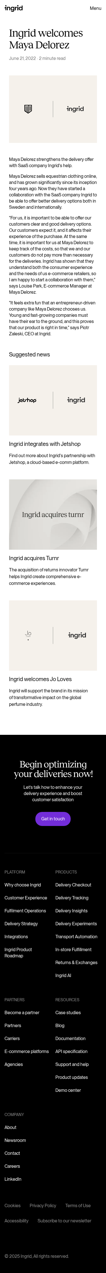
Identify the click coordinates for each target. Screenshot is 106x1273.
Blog (59, 1025)
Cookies (13, 1205)
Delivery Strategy (21, 923)
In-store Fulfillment (73, 949)
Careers (12, 1166)
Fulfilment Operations (25, 910)
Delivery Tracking (71, 898)
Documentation (70, 1038)
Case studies (68, 1012)
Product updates (71, 1077)
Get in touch (53, 818)
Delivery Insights (71, 910)
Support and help (72, 1064)
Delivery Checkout (73, 885)
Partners (13, 1025)
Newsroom (15, 1140)
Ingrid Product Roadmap (18, 952)
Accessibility (17, 1220)
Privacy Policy (43, 1205)
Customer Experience (26, 898)
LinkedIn (13, 1179)
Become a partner (22, 1012)
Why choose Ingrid (23, 885)
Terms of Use (78, 1205)
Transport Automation (76, 936)
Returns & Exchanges (76, 962)
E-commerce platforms (27, 1051)
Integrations (16, 936)
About (10, 1127)
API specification (71, 1051)
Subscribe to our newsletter (64, 1220)
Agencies (14, 1064)
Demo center (68, 1090)
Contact (12, 1153)
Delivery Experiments (76, 923)
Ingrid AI (63, 975)
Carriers (12, 1038)
